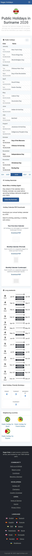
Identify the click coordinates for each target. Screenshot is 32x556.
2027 (25, 174)
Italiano (20, 526)
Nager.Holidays (7, 2)
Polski (11, 535)
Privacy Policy (16, 507)
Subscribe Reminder (11, 199)
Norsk (23, 531)
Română (11, 539)
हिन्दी (11, 526)
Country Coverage (16, 493)
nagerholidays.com (22, 553)
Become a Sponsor (16, 477)
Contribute (16, 473)
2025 (7, 174)
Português (21, 535)
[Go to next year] (27, 40)
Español (11, 522)
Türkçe (22, 539)
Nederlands (12, 531)
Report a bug (16, 470)
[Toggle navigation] (29, 2)
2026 (16, 174)
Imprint (16, 504)
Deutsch (21, 518)
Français (21, 522)
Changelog (16, 489)
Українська (17, 543)
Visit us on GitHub (16, 466)
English (11, 518)
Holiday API (16, 486)
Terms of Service (16, 501)
